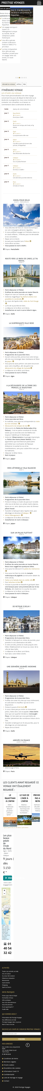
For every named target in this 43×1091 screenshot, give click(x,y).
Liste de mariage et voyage (13, 1078)
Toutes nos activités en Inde (10, 971)
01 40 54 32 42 (7, 948)
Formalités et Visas (7, 998)
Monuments (5, 980)
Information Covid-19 (11, 1071)
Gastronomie (6, 983)
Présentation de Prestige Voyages (12, 1017)
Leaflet (3, 925)
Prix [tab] (24, 84)
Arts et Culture (6, 974)
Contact (6, 1081)
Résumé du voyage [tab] (8, 84)
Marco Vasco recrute (8, 1024)
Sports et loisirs (6, 987)
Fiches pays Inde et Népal (9, 996)
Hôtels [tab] (19, 84)
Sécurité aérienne (7, 1005)
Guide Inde (5, 1009)
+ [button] (4, 890)
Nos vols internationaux (9, 1002)
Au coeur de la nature (8, 976)
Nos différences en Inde (9, 1020)
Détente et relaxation (8, 978)
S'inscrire (21, 1039)
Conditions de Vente (11, 1059)
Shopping (5, 985)
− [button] (4, 893)
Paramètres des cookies (12, 1068)
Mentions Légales (10, 1062)
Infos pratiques (6, 1000)
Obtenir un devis (9, 878)
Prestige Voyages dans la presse (11, 1022)
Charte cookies (9, 1065)
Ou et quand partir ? (8, 1007)
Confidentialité (9, 1074)
